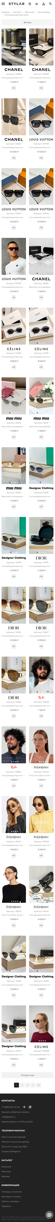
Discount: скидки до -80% (14, 1146)
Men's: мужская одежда (14, 1137)
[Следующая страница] (33, 1085)
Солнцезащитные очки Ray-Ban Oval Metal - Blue (41, 706)
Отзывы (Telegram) (11, 1151)
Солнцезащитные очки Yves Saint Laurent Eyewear (14, 845)
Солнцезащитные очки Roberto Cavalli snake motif (41, 985)
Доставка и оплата (11, 1196)
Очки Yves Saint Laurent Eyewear (41, 775)
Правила (6, 1206)
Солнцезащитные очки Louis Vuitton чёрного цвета (41, 147)
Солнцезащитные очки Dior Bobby (14, 636)
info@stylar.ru (8, 1117)
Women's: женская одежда (15, 1141)
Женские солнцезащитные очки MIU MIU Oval (14, 426)
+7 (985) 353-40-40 (11, 1107)
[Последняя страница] (38, 1085)
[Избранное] (37, 4)
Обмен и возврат (10, 1201)
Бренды (6, 1176)
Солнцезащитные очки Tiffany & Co (41, 496)
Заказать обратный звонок (15, 1112)
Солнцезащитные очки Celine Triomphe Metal (14, 357)
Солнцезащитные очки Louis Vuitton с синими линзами (41, 217)
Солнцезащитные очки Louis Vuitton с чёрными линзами (14, 217)
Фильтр (27, 22)
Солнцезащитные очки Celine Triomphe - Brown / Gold (41, 1054)
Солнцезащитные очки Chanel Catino (14, 147)
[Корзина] (30, 4)
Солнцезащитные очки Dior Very (41, 566)
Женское (6, 1171)
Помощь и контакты (12, 1191)
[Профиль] (43, 4)
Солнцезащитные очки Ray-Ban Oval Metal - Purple (14, 775)
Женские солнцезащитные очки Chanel (41, 287)
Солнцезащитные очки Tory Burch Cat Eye (14, 985)
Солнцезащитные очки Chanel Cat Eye (14, 78)
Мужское (6, 1166)
